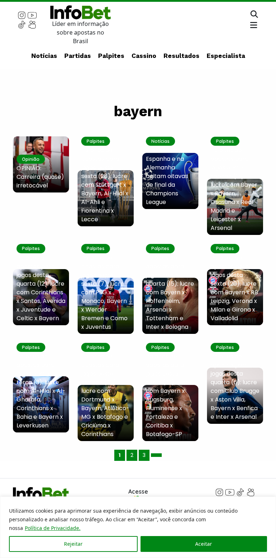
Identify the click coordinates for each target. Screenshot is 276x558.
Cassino (144, 55)
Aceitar (203, 543)
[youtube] (32, 15)
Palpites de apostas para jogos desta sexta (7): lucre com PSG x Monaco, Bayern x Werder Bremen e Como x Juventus (104, 292)
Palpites (111, 55)
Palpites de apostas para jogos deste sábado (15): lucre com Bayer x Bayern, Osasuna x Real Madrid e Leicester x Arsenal (234, 189)
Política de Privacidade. (52, 528)
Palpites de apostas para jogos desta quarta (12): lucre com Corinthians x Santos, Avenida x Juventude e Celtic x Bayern (41, 288)
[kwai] (32, 24)
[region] (138, 527)
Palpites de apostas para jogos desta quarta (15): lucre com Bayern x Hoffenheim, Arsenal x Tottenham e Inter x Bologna (170, 292)
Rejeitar (73, 543)
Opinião (31, 159)
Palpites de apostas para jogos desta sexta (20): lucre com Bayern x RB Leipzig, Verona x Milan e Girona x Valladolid (234, 288)
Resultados (181, 55)
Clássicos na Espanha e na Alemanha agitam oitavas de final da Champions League (167, 176)
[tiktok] (21, 24)
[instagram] (21, 15)
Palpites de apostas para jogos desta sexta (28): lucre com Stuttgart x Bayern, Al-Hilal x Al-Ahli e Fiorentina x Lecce (104, 184)
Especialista (226, 55)
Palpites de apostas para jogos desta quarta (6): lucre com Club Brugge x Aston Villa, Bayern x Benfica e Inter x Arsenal (235, 386)
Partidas (77, 55)
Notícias (44, 55)
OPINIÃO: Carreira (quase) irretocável (40, 177)
